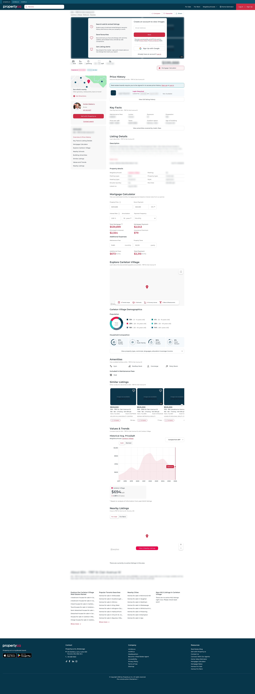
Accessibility (132, 659)
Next (149, 35)
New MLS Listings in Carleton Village (168, 593)
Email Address (139, 27)
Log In (241, 7)
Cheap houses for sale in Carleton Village (85, 620)
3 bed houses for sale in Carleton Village (85, 604)
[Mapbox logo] (114, 304)
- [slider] (162, 445)
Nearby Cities (133, 592)
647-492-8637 (87, 110)
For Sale (188, 7)
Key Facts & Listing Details (82, 141)
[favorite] (134, 390)
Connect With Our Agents (200, 656)
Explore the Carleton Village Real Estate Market (82, 593)
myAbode (17, 650)
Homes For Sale (196, 666)
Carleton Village (76, 15)
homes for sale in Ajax (135, 618)
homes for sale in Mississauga (138, 605)
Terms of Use (132, 664)
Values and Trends (79, 162)
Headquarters (133, 654)
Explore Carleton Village (81, 148)
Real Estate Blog (197, 649)
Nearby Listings (78, 166)
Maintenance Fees (115, 240)
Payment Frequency (140, 213)
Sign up (164, 85)
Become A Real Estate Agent (138, 656)
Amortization (126, 213)
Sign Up (250, 7)
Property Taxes (138, 240)
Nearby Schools (78, 151)
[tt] (67, 661)
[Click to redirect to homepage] (12, 6)
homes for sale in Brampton (138, 615)
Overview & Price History (82, 137)
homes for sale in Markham (137, 602)
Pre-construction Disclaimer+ (127, 679)
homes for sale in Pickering (137, 612)
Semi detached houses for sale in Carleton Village (88, 610)
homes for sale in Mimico (108, 602)
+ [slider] (181, 445)
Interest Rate (114, 213)
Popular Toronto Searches (109, 592)
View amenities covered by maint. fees (147, 128)
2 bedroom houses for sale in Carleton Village (87, 601)
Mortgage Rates (196, 664)
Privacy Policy (143, 40)
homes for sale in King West (109, 605)
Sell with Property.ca (88, 116)
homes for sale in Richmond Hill (139, 596)
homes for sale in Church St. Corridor (112, 615)
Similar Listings (78, 159)
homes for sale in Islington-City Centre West (115, 608)
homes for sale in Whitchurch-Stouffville (142, 608)
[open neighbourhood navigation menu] (216, 6)
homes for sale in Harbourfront (110, 612)
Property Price (115, 202)
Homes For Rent (197, 669)
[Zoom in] (181, 544)
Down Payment (138, 202)
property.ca (6, 2)
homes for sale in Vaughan (137, 599)
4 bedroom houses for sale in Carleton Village (87, 597)
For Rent (197, 7)
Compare (156, 13)
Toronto (93, 15)
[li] (73, 661)
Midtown (86, 15)
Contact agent (88, 121)
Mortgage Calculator (80, 144)
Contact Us (195, 654)
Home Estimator (228, 7)
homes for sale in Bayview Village (111, 618)
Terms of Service (154, 40)
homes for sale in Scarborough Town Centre (115, 599)
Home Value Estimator (199, 659)
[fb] (70, 661)
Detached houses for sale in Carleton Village (87, 613)
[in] (76, 661)
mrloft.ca (24, 2)
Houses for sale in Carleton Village (83, 617)
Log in (159, 54)
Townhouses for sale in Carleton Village (85, 607)
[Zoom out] (181, 548)
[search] (44, 7)
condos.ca (16, 2)
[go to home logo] (12, 645)
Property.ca (7, 650)
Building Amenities (80, 155)
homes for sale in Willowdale (109, 596)
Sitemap (131, 666)
